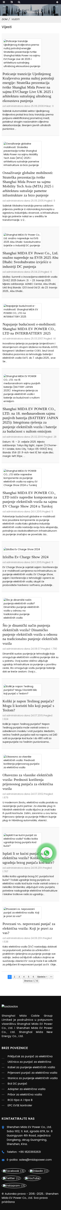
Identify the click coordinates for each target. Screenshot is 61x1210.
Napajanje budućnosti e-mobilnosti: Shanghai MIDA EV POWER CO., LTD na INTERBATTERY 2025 (29, 328)
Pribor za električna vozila (25, 1095)
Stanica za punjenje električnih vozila (33, 1078)
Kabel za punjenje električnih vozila (31, 1067)
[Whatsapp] (47, 853)
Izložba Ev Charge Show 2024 (25, 557)
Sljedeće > (42, 976)
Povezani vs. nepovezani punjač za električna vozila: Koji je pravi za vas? (29, 928)
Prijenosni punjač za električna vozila (32, 1073)
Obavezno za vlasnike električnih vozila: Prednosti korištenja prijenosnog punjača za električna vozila (28, 782)
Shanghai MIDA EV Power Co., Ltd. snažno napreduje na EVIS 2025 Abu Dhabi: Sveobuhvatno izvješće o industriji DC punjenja (30, 260)
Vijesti (15, 19)
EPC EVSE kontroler (20, 1105)
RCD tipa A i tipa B (20, 1100)
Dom (4, 19)
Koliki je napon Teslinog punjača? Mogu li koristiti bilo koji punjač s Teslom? (28, 705)
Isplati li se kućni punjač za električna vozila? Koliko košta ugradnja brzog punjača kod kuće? (28, 858)
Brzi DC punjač (17, 1084)
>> (51, 976)
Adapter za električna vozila (26, 1089)
